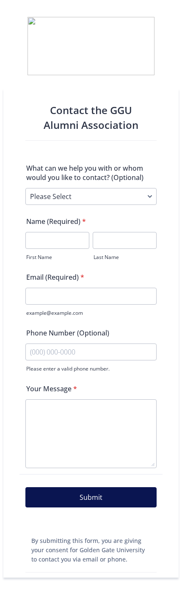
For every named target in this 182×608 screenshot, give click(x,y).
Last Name (106, 257)
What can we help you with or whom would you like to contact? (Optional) (84, 173)
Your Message (51, 388)
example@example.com (54, 312)
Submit (91, 497)
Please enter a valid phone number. (68, 368)
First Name (39, 257)
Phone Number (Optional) (67, 333)
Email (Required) (55, 277)
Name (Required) (56, 221)
